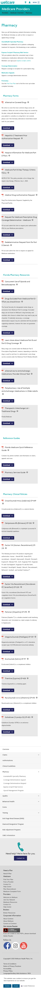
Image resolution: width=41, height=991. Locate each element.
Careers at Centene (10, 923)
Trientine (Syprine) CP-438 (15, 678)
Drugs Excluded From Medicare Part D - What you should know (19, 300)
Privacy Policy (8, 971)
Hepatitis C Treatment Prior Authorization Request (14, 137)
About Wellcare (8, 921)
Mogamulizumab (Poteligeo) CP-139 (19, 637)
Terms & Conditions (9, 964)
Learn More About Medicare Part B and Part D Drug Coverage (19, 341)
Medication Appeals (8, 73)
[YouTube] (23, 945)
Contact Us (20, 858)
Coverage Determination (9, 66)
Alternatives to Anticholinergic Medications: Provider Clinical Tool (16, 372)
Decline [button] (7, 986)
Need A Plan (7, 873)
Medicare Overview (17, 13)
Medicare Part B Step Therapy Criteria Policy (18, 171)
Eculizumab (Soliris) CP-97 (15, 659)
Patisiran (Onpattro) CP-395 (16, 612)
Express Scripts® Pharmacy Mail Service (15, 52)
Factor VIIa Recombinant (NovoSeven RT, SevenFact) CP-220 (18, 585)
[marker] (25, 2)
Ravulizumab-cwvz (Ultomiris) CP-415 (20, 698)
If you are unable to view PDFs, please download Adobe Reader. (19, 935)
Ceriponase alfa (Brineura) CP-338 (18, 523)
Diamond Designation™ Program (13, 824)
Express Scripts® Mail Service (13, 787)
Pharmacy (29, 13)
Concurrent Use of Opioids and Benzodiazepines (16, 283)
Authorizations (8, 760)
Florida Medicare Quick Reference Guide (17, 449)
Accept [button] (16, 986)
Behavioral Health (8, 801)
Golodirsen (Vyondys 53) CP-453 (18, 717)
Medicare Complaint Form (12, 891)
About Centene (8, 919)
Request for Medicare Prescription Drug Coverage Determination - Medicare (19, 218)
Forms (5, 807)
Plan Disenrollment (9, 889)
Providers (5, 13)
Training (5, 813)
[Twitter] (16, 945)
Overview (6, 749)
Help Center (7, 886)
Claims (5, 755)
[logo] (8, 2)
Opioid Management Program (13, 790)
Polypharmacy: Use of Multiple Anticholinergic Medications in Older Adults (20, 389)
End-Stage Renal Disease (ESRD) (13, 818)
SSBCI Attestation (9, 835)
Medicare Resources (10, 902)
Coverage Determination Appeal (14, 780)
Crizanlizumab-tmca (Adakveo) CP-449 (20, 500)
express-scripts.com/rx (24, 61)
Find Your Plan (11, 83)
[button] (27, 986)
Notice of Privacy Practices (12, 966)
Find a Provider (8, 882)
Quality (5, 796)
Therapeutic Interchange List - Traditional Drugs (15, 409)
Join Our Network (9, 900)
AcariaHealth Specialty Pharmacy (12, 42)
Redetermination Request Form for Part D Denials (19, 243)
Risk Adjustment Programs (11, 830)
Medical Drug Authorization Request (20, 195)
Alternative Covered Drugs (16, 102)
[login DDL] (29, 2)
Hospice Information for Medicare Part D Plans (19, 154)
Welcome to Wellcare (10, 897)
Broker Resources (9, 913)
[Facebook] (7, 945)
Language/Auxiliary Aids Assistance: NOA (17, 973)
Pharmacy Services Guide (15, 472)
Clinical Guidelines (9, 766)
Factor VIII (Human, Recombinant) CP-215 (19, 546)
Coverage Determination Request (14, 783)
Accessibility (7, 968)
